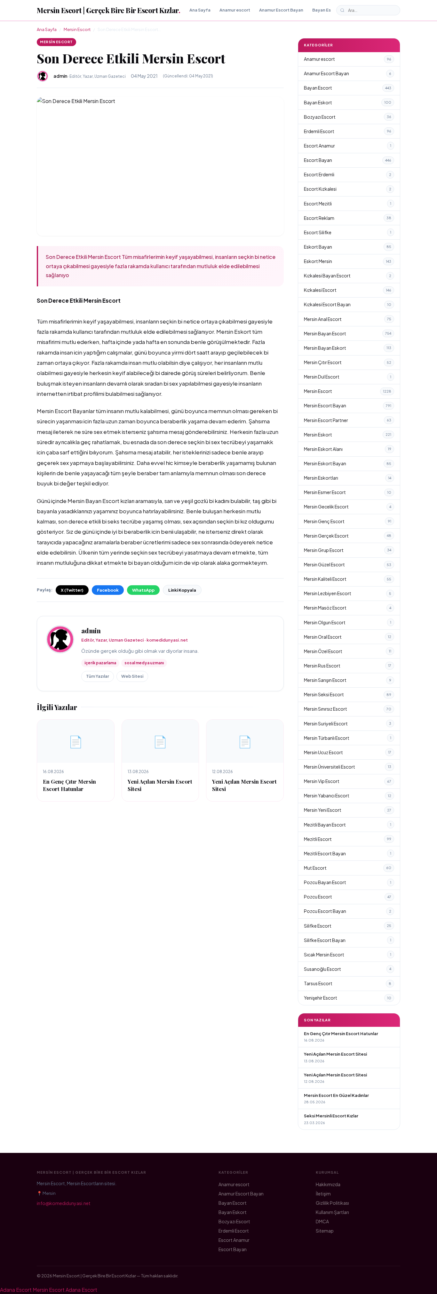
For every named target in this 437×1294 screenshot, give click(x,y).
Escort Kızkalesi (347, 189)
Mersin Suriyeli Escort (347, 723)
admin (91, 630)
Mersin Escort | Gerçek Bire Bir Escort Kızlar (108, 10)
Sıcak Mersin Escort (347, 954)
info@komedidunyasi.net (64, 1203)
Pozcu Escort (347, 896)
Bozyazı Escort (347, 117)
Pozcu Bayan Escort (347, 882)
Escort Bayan (347, 160)
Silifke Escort (347, 926)
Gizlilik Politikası (332, 1203)
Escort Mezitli (347, 203)
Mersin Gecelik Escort (347, 506)
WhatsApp (143, 590)
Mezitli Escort (347, 839)
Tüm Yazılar (97, 676)
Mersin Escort (77, 29)
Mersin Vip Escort (347, 781)
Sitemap (325, 1231)
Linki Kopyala (182, 590)
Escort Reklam (347, 218)
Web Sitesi (132, 676)
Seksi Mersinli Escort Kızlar (331, 1115)
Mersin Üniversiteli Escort (347, 767)
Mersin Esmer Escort (347, 492)
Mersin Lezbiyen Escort (347, 593)
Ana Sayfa (200, 9)
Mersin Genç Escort (347, 521)
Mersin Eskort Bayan (347, 463)
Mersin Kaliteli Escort (347, 579)
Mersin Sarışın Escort (347, 680)
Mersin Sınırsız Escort (347, 709)
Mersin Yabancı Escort (347, 795)
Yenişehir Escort (347, 998)
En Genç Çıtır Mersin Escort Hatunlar (69, 785)
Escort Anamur (347, 145)
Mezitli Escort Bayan (347, 853)
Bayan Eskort (347, 102)
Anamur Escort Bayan (281, 9)
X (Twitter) (72, 590)
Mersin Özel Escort (347, 651)
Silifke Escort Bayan (347, 940)
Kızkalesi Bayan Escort (347, 275)
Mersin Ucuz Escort (347, 752)
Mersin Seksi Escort (347, 694)
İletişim (323, 1193)
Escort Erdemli (347, 174)
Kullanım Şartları (332, 1212)
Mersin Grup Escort (347, 550)
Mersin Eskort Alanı (347, 449)
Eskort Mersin (347, 261)
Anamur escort (234, 9)
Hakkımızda (328, 1184)
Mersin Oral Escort (347, 637)
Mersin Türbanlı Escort (347, 738)
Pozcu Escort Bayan (347, 911)
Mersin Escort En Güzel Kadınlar (336, 1095)
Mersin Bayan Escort (347, 333)
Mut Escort (347, 868)
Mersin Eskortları (347, 478)
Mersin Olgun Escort (347, 622)
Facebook (108, 590)
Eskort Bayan (347, 247)
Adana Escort (16, 1289)
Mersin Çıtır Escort (347, 362)
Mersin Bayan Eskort (347, 348)
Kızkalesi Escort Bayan (347, 304)
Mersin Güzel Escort (347, 564)
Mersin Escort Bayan (347, 405)
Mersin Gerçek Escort (347, 536)
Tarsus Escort (347, 983)
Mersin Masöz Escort (347, 608)
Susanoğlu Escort (347, 969)
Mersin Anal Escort (347, 319)
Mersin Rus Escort (347, 665)
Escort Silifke (347, 232)
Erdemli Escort (347, 131)
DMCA (322, 1221)
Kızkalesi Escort (347, 290)
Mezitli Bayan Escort (347, 824)
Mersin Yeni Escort (347, 810)
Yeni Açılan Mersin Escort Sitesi (335, 1054)
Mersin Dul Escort (347, 376)
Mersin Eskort (347, 434)
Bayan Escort (326, 9)
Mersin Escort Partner (347, 420)
